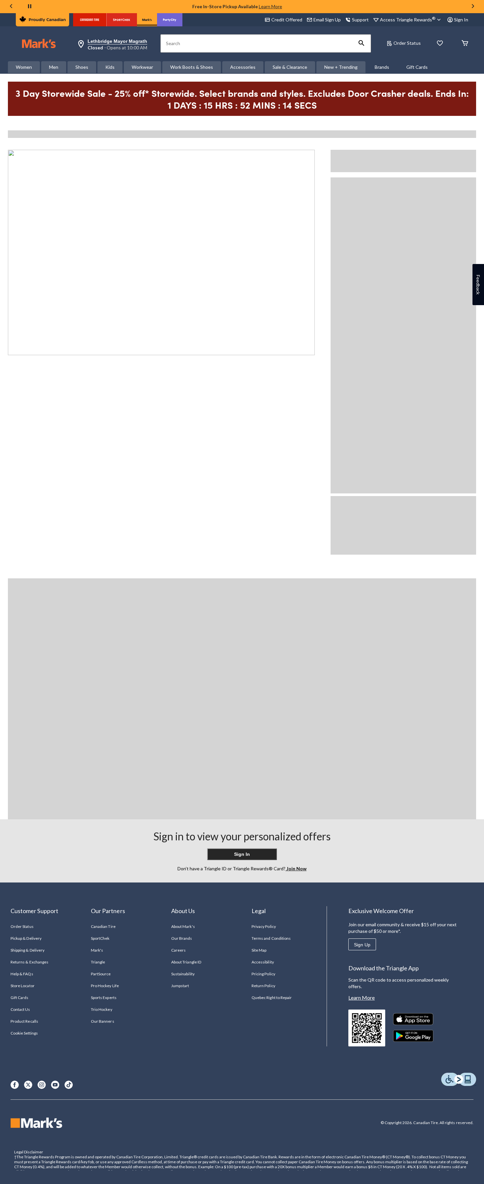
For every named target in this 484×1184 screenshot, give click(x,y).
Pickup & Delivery (26, 938)
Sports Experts (104, 997)
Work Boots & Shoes (191, 67)
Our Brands (181, 938)
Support (360, 19)
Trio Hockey (101, 1009)
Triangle (98, 962)
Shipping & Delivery (27, 950)
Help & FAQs (22, 973)
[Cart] (465, 43)
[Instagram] (42, 1085)
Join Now (296, 868)
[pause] (29, 7)
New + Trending (341, 67)
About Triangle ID (186, 962)
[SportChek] (121, 19)
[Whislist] (440, 43)
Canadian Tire (103, 926)
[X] (28, 1085)
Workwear (142, 67)
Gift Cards (417, 67)
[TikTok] (69, 1085)
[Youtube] (55, 1085)
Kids (110, 67)
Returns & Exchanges (29, 962)
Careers (178, 950)
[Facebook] (15, 1085)
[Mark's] (147, 19)
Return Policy (263, 985)
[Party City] (169, 19)
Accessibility (263, 962)
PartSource (101, 973)
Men (53, 67)
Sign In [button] (461, 19)
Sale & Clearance (290, 67)
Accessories (242, 67)
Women (24, 67)
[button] (361, 43)
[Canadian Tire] (89, 19)
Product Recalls (24, 1021)
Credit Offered (286, 19)
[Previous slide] (11, 7)
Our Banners (102, 1021)
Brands (382, 67)
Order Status (407, 43)
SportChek (100, 938)
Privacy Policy (264, 926)
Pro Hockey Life (105, 985)
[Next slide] (473, 7)
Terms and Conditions (271, 938)
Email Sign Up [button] (327, 19)
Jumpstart (180, 985)
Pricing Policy (263, 973)
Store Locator (23, 985)
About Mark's (183, 926)
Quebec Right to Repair (272, 997)
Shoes (81, 67)
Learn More (270, 6)
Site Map (259, 950)
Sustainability (183, 973)
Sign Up (362, 944)
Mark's (97, 950)
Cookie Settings (24, 1033)
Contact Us (20, 1009)
